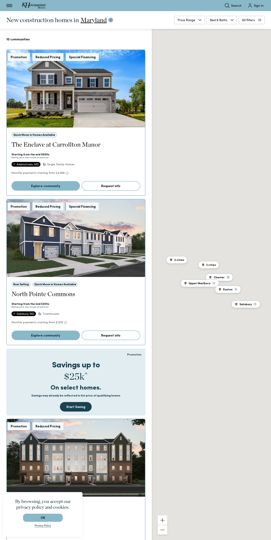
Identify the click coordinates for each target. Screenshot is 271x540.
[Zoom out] (162, 529)
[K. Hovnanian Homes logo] (33, 5)
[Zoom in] (162, 520)
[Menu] (9, 6)
